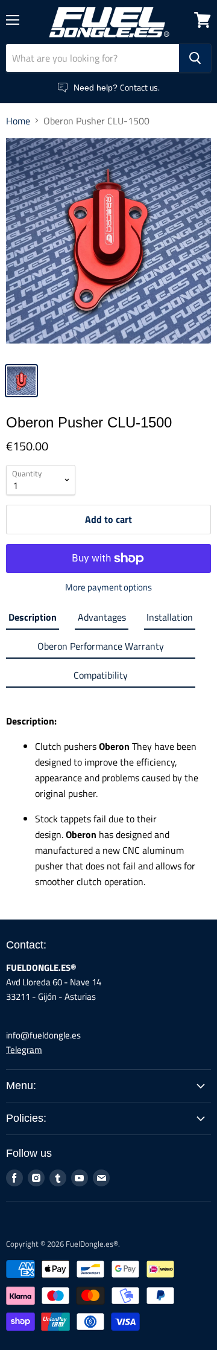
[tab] (32, 619)
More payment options (108, 587)
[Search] (195, 58)
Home (18, 120)
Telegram (24, 1050)
